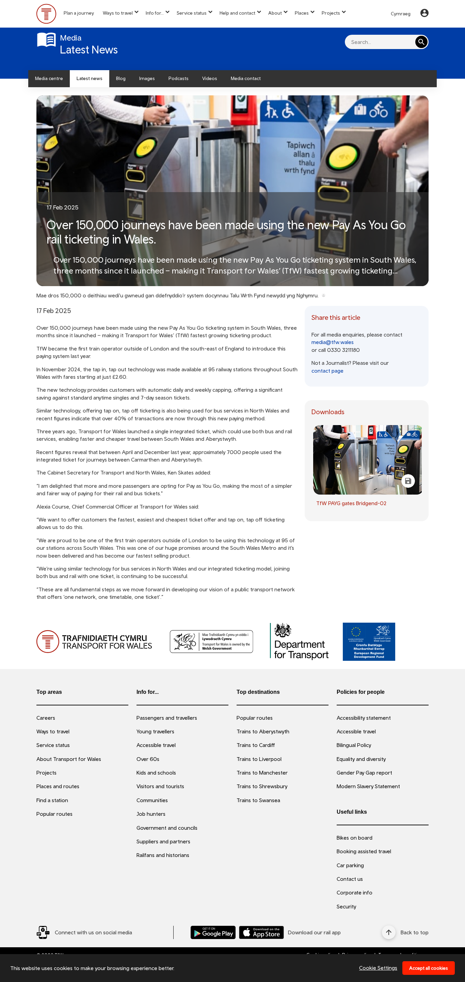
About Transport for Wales (68, 759)
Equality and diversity (361, 759)
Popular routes (54, 814)
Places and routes (57, 786)
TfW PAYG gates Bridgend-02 (351, 503)
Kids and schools (156, 772)
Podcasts (179, 78)
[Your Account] (424, 14)
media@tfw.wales (332, 342)
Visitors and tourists (160, 786)
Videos (209, 78)
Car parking (350, 865)
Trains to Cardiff (256, 745)
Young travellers (155, 731)
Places (302, 13)
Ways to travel (118, 13)
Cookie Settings (378, 968)
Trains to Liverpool (259, 759)
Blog (121, 78)
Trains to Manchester (262, 772)
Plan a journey (79, 13)
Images (147, 78)
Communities (152, 800)
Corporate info (354, 892)
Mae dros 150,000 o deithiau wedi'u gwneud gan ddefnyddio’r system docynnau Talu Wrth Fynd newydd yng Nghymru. (177, 295)
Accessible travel (156, 745)
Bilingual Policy (354, 745)
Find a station (52, 800)
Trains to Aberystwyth (263, 731)
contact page (327, 371)
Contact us (350, 879)
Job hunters (151, 814)
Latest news (89, 78)
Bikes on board (354, 838)
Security (346, 906)
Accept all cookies (428, 968)
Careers (45, 718)
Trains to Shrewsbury (262, 786)
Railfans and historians (163, 855)
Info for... (155, 13)
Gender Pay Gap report (364, 772)
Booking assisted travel (364, 851)
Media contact (246, 78)
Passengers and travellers (167, 718)
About (275, 13)
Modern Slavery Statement (368, 786)
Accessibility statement (364, 718)
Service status (192, 13)
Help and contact (237, 13)
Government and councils (167, 828)
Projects (331, 13)
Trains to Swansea (258, 800)
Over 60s (148, 759)
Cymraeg (401, 13)
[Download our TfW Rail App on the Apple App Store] (261, 932)
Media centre (49, 78)
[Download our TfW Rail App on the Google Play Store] (213, 932)
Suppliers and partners (163, 841)
